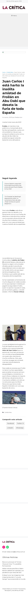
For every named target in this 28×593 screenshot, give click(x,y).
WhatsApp (19, 428)
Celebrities (8, 412)
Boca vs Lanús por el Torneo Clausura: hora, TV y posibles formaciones (11, 564)
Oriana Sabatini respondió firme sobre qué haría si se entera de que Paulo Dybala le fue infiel (13, 186)
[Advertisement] (14, 33)
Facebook (10, 423)
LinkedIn (10, 428)
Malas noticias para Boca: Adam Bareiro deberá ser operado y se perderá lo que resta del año (13, 570)
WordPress (15, 590)
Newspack (8, 590)
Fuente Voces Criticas (10, 407)
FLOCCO (15, 589)
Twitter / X (20, 423)
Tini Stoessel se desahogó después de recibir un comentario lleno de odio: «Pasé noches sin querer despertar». (13, 200)
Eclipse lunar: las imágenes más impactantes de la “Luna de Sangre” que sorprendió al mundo (13, 577)
